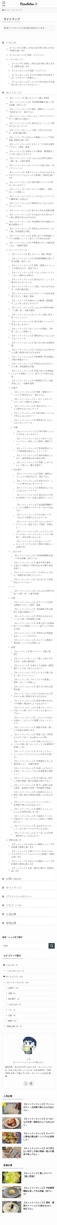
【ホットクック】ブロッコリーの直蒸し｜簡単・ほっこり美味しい (31, 190)
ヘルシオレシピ (16, 59)
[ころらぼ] (28, 4)
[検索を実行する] (51, 946)
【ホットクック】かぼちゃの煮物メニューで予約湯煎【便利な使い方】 (32, 862)
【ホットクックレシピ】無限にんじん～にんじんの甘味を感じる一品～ (33, 810)
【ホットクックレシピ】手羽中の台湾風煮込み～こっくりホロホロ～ (33, 634)
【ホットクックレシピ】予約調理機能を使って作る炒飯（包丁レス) (31, 103)
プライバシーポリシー (19, 896)
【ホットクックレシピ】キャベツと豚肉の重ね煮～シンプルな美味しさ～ (33, 641)
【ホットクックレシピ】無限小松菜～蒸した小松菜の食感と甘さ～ (33, 728)
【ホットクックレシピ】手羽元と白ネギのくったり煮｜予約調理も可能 (31, 230)
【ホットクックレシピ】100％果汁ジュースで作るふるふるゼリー (31, 183)
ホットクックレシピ (18, 250)
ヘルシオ (11, 42)
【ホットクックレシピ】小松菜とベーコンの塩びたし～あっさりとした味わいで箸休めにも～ (33, 819)
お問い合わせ (13, 878)
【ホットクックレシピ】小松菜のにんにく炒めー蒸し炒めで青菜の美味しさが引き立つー (33, 795)
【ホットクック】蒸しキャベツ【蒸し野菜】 (29, 98)
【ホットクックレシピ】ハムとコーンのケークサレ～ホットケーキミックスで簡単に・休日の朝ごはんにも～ (34, 534)
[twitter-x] (26, 1084)
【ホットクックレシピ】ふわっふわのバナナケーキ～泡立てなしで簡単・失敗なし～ (34, 524)
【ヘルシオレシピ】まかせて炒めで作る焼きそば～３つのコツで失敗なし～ (32, 76)
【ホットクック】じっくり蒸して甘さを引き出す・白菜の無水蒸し (30, 131)
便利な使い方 (15, 840)
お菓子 (14, 388)
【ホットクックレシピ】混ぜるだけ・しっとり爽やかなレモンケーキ (31, 124)
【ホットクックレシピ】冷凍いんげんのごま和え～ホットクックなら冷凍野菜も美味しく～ (33, 771)
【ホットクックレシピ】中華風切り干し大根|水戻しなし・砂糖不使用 (32, 244)
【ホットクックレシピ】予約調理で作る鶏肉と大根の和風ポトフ (31, 223)
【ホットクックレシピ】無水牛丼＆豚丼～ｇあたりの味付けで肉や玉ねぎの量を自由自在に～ (33, 565)
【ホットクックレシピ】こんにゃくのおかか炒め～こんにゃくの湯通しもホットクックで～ (33, 720)
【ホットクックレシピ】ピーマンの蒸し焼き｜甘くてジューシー (31, 166)
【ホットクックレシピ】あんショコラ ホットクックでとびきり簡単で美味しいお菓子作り (34, 544)
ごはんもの (16, 551)
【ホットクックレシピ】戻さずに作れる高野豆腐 (31, 210)
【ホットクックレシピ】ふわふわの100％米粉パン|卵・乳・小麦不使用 (31, 159)
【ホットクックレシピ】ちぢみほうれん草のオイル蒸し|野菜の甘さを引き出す (31, 216)
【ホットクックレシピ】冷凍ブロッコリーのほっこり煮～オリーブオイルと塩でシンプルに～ (33, 710)
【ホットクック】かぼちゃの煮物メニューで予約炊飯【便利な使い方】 (31, 138)
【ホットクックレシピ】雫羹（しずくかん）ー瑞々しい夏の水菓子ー (34, 463)
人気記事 (11, 914)
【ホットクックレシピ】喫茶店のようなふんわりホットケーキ (31, 204)
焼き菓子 (18, 469)
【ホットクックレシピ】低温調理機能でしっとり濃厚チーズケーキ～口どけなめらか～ (34, 507)
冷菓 (16, 427)
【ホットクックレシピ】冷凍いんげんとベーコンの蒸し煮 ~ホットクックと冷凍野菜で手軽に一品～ (34, 744)
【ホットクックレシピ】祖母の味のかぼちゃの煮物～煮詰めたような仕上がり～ (33, 702)
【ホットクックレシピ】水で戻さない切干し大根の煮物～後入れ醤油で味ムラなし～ (33, 779)
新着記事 (11, 923)
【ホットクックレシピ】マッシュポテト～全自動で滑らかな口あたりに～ (33, 803)
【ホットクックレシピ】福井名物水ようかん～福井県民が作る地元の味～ (34, 456)
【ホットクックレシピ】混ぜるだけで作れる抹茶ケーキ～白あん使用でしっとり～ (34, 498)
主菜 (13, 598)
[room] (31, 1084)
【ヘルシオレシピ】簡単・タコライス (26, 55)
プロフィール (13, 905)
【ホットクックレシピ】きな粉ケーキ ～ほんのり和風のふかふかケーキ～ (34, 516)
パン (13, 586)
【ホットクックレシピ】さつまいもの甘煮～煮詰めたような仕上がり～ (33, 834)
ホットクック (13, 92)
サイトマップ (13, 887)
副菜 (13, 647)
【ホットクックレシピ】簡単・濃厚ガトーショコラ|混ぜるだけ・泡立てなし (31, 110)
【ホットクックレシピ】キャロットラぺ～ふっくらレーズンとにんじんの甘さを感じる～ (33, 754)
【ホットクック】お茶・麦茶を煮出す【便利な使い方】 (32, 869)
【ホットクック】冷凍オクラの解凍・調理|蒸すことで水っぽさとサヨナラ (32, 152)
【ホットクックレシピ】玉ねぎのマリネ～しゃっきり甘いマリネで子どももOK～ (33, 827)
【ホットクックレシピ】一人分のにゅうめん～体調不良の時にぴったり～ (33, 573)
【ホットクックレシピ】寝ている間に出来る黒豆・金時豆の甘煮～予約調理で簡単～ (33, 786)
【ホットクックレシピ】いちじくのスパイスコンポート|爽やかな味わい (31, 117)
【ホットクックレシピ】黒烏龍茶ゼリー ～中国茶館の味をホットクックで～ (35, 449)
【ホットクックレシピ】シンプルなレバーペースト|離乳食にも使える (31, 197)
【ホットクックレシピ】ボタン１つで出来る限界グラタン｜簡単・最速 (31, 145)
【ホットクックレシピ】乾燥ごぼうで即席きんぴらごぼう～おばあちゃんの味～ (33, 735)
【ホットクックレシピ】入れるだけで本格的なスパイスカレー (33, 580)
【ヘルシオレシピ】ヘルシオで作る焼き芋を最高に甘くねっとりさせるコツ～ (32, 83)
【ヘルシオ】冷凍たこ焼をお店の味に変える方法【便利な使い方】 (31, 49)
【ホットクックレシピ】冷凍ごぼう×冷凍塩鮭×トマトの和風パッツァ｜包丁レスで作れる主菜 (32, 237)
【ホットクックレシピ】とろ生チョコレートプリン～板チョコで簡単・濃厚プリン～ (34, 441)
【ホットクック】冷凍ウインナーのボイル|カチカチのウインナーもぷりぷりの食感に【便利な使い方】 (32, 175)
